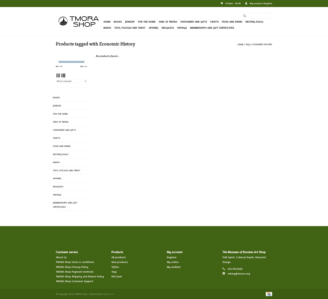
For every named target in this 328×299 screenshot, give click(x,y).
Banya (107, 27)
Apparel (153, 27)
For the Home (146, 21)
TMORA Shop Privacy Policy (72, 266)
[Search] (245, 16)
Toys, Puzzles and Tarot (129, 27)
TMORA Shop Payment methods (74, 271)
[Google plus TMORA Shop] (157, 235)
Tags (248, 44)
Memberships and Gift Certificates (212, 27)
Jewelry (130, 21)
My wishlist (174, 266)
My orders (173, 261)
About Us (61, 257)
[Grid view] (58, 75)
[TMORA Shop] (79, 22)
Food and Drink (232, 21)
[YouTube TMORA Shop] (171, 235)
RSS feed (116, 276)
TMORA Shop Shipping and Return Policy (80, 276)
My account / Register (260, 3)
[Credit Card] (268, 293)
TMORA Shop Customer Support (74, 281)
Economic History (262, 44)
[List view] (63, 75)
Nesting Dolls (254, 21)
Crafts (214, 21)
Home (106, 21)
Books (118, 21)
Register (172, 257)
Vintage (182, 27)
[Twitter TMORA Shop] (150, 235)
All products (118, 257)
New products (119, 261)
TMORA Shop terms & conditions (75, 261)
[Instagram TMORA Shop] (184, 235)
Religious (168, 27)
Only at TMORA (168, 21)
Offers (115, 266)
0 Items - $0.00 (233, 3)
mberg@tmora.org (239, 273)
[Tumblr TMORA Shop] (178, 235)
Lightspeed (108, 294)
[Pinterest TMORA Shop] (164, 235)
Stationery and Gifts (193, 21)
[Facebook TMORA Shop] (143, 235)
